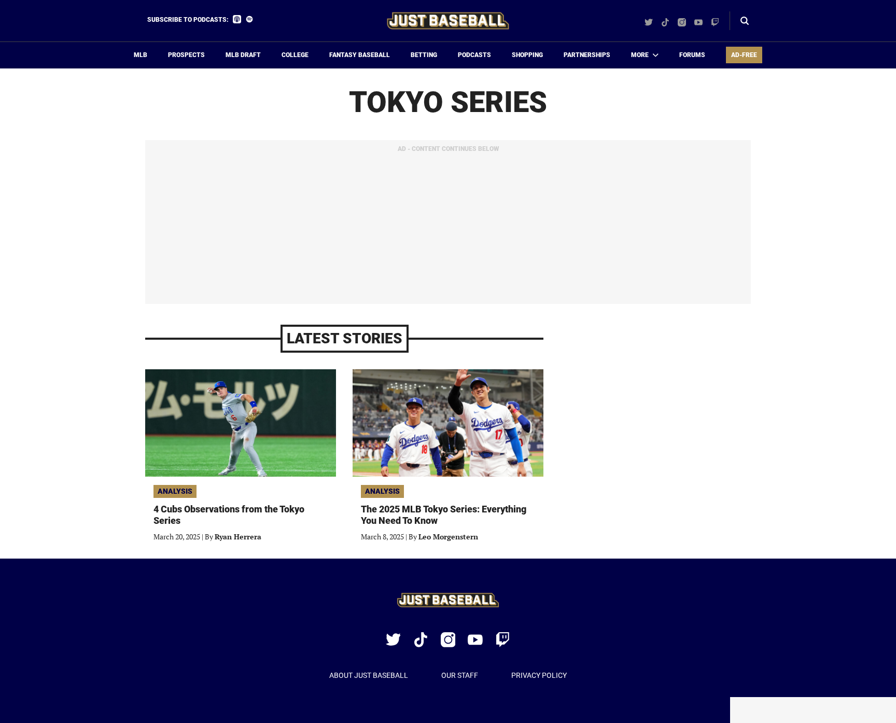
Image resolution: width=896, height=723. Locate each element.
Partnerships (587, 55)
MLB (140, 55)
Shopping (527, 55)
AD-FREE (744, 55)
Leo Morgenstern (448, 536)
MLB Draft (243, 55)
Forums (692, 55)
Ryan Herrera (238, 536)
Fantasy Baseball (359, 55)
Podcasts (474, 55)
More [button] (640, 55)
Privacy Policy (539, 675)
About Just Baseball (368, 675)
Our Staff (459, 675)
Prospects (186, 55)
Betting (424, 55)
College (295, 55)
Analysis (175, 491)
